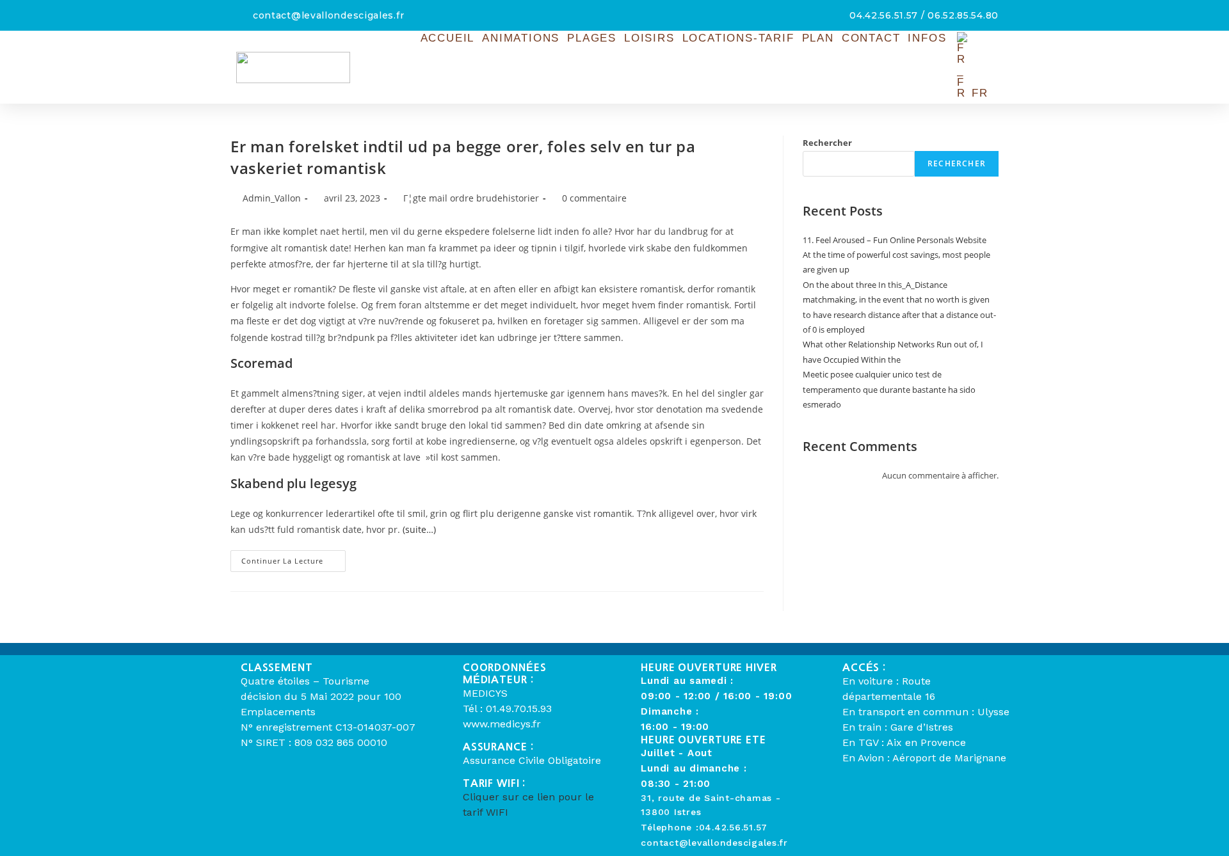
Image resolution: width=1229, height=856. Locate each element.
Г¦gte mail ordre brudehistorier (471, 198)
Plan (818, 38)
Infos (927, 38)
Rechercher (827, 142)
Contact (871, 38)
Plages (591, 38)
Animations (520, 38)
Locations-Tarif (738, 38)
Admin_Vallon (272, 198)
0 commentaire (594, 198)
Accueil (448, 38)
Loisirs (649, 38)
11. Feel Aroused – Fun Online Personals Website (894, 240)
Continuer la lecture (293, 558)
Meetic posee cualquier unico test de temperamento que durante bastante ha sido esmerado (889, 389)
